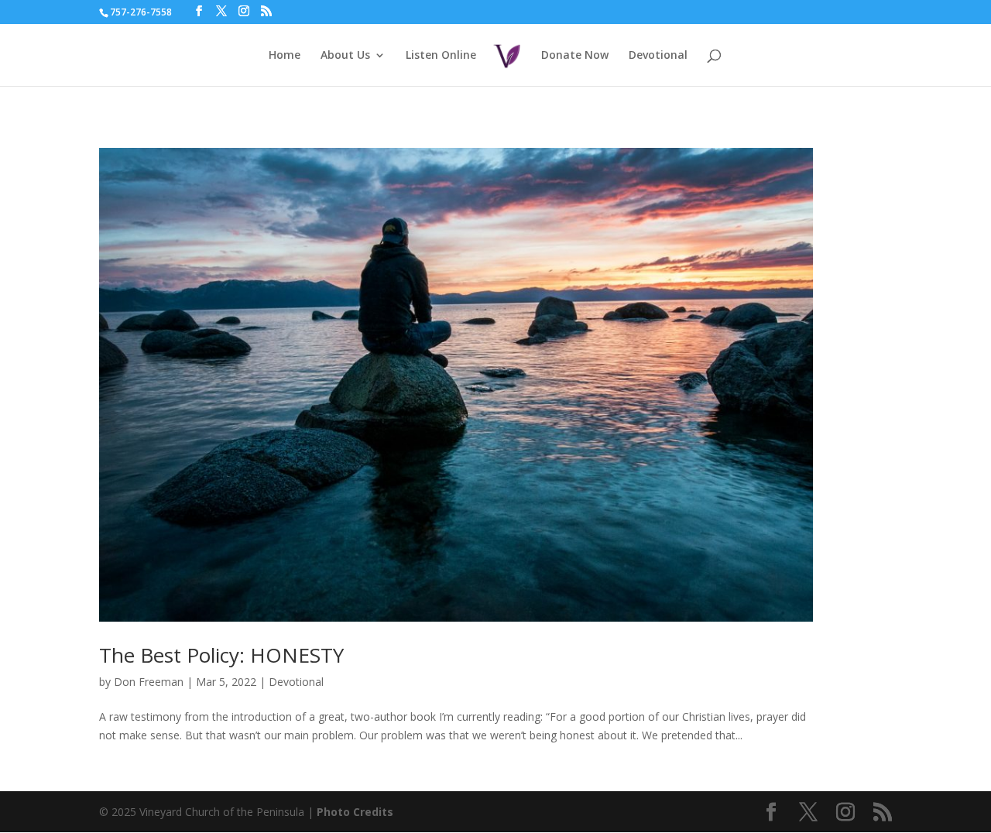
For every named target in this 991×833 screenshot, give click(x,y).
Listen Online (441, 56)
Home (284, 56)
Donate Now (575, 56)
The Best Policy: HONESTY (221, 655)
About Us (345, 56)
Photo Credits (355, 811)
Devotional (658, 56)
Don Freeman (148, 681)
